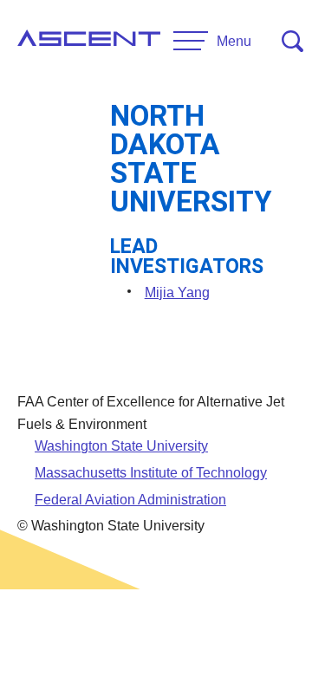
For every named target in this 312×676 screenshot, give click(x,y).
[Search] (292, 41)
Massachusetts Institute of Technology (151, 472)
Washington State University (121, 446)
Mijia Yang (177, 292)
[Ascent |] (88, 41)
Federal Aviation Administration (130, 499)
